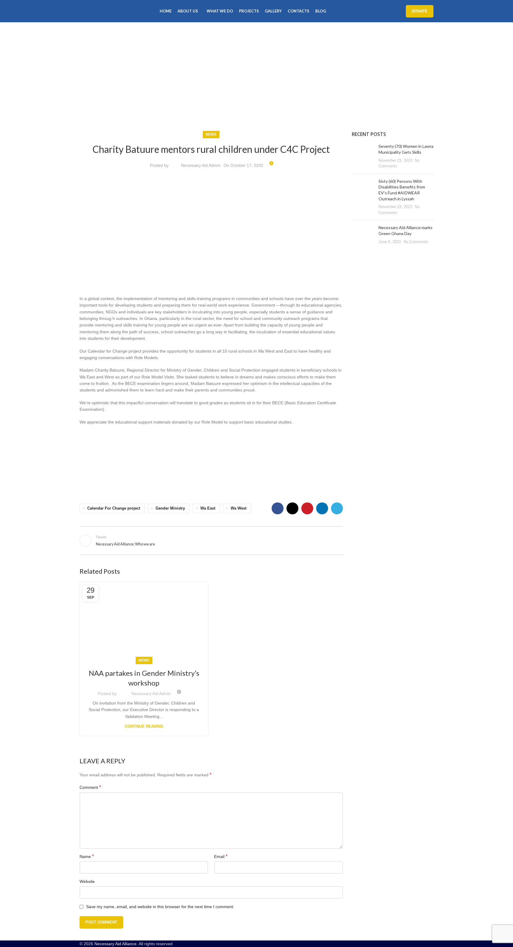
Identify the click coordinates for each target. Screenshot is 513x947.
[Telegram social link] (337, 508)
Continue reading (144, 726)
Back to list (211, 540)
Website (87, 881)
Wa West (238, 508)
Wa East (207, 508)
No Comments (415, 242)
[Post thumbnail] (363, 156)
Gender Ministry (170, 508)
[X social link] (292, 508)
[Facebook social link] (278, 508)
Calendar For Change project (113, 508)
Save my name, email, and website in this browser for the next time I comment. (160, 906)
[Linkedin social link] (322, 508)
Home (85, 86)
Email (220, 856)
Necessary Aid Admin (201, 165)
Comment (90, 787)
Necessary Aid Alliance (115, 943)
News (102, 86)
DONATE (420, 11)
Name (87, 856)
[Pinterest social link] (307, 508)
